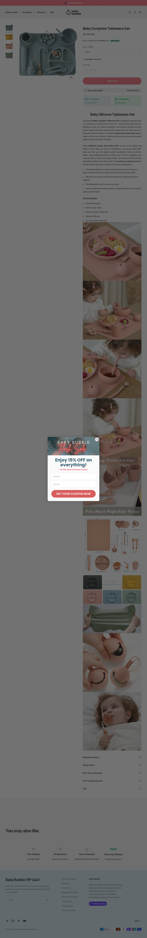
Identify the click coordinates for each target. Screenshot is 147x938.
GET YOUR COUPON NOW (73, 494)
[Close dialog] (96, 439)
